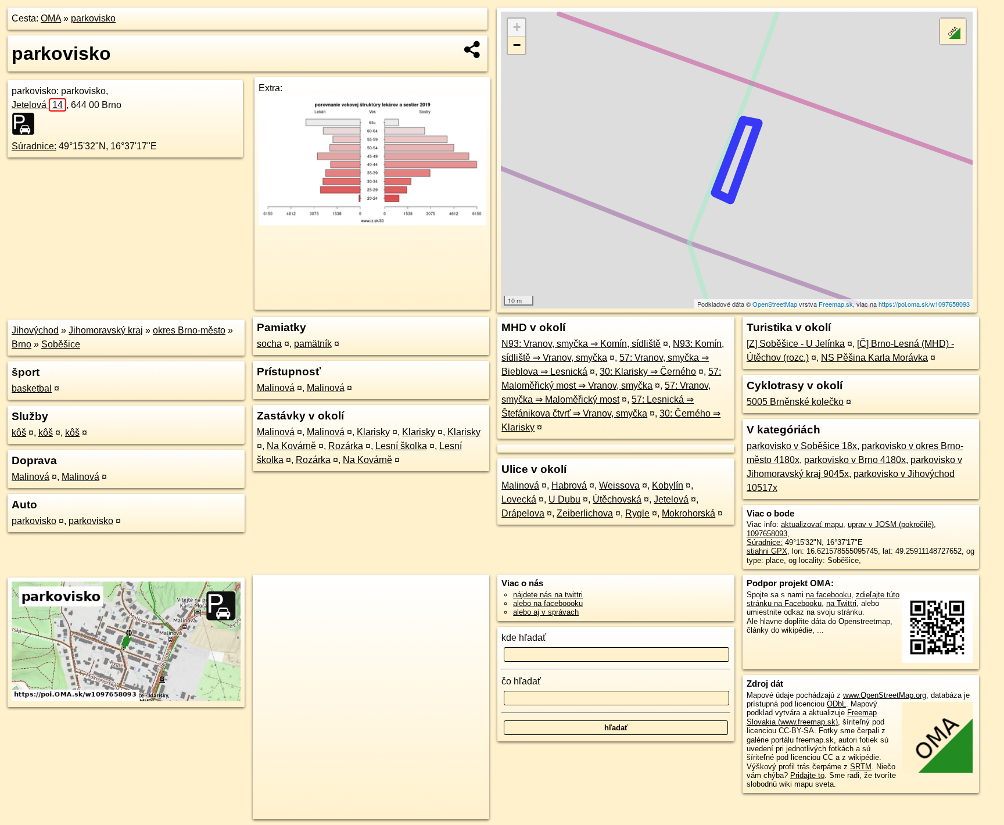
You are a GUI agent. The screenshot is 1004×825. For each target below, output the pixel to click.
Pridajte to (807, 775)
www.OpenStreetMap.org (884, 695)
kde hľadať (523, 638)
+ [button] (517, 27)
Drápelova (522, 513)
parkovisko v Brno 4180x (855, 460)
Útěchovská (617, 499)
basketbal (32, 388)
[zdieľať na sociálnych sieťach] (472, 49)
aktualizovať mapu (812, 524)
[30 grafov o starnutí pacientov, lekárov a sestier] (372, 222)
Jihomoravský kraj (106, 330)
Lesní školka (401, 446)
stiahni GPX (767, 551)
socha (269, 344)
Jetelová (37, 105)
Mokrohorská (688, 513)
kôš (19, 432)
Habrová (569, 485)
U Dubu (564, 499)
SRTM (861, 766)
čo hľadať (521, 681)
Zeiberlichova (585, 513)
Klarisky (373, 432)
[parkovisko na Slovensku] (26, 124)
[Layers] (953, 31)
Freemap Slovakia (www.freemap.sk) (812, 717)
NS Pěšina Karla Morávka (874, 358)
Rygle (637, 513)
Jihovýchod (35, 330)
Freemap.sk (836, 304)
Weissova (619, 485)
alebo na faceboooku (548, 603)
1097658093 (767, 533)
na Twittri (841, 603)
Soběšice (60, 344)
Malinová (30, 477)
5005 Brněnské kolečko (795, 402)
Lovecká (518, 499)
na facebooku (828, 594)
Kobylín (667, 485)
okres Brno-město (189, 330)
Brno (21, 344)
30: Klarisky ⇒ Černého (648, 371)
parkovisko (93, 18)
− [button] (517, 45)
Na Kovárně (291, 446)
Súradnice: (34, 146)
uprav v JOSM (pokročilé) (891, 524)
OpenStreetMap (774, 304)
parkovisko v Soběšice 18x (802, 446)
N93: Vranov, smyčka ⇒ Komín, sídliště (581, 344)
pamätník (313, 344)
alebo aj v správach (546, 612)
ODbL (836, 704)
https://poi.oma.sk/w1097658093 (924, 304)
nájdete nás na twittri (548, 594)
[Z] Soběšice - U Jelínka (796, 344)
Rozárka (345, 446)
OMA (51, 18)
